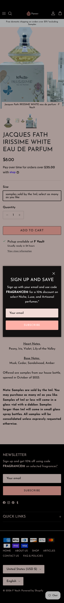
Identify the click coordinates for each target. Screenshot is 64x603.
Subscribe (32, 325)
